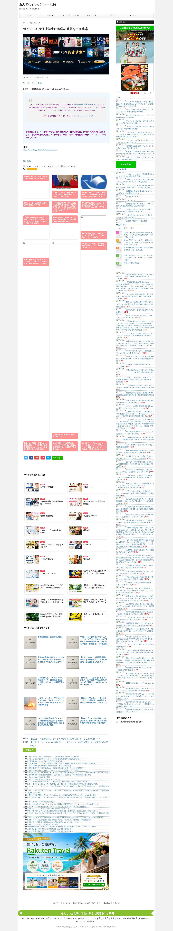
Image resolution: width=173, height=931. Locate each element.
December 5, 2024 (85, 116)
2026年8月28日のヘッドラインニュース (140, 683)
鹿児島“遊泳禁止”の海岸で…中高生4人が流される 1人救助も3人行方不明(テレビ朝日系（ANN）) (135, 276)
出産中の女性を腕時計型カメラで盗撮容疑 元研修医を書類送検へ (50, 829)
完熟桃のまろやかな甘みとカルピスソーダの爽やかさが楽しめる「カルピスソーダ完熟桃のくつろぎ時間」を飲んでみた (135, 704)
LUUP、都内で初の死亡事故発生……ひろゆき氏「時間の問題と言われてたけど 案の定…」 (58, 782)
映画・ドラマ (91, 15)
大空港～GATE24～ (133, 197)
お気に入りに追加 (33, 83)
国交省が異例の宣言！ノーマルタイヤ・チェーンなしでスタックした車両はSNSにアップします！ (51, 659)
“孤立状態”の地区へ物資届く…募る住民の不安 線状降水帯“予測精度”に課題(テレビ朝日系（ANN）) (134, 296)
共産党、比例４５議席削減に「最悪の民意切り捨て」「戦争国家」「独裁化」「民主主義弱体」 (59, 820)
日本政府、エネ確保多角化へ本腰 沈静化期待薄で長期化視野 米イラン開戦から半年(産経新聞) (135, 631)
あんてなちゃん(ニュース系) (37, 4)
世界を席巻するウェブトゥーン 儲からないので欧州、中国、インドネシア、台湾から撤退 (138, 257)
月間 (132, 228)
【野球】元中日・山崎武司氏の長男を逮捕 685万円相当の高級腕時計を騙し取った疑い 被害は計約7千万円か (65, 817)
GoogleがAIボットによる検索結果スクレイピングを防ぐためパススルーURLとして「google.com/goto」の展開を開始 (135, 485)
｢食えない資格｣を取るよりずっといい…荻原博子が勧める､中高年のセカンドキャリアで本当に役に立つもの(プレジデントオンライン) (135, 639)
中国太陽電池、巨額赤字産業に (50, 637)
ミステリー (30, 15)
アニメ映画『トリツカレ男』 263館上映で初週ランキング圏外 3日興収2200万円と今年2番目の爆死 (138, 242)
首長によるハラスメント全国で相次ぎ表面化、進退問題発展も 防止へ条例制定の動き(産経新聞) (135, 359)
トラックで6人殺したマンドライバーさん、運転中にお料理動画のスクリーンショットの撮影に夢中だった (63, 804)
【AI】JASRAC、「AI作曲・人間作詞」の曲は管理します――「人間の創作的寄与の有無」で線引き (61, 763)
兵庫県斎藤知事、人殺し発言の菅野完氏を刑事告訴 (44, 761)
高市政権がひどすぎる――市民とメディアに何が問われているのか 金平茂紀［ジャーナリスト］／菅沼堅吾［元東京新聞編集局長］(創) (135, 414)
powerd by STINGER (110, 927)
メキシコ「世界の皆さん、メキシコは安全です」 (43, 779)
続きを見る (122, 225)
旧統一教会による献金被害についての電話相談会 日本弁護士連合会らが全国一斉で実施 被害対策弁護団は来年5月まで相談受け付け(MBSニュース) (135, 660)
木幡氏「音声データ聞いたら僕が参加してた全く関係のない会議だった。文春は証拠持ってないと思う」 (62, 811)
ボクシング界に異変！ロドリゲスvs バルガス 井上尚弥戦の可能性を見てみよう (54, 759)
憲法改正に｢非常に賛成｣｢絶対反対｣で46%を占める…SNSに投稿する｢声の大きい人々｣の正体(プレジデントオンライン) (134, 590)
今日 (119, 228)
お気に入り (132, 15)
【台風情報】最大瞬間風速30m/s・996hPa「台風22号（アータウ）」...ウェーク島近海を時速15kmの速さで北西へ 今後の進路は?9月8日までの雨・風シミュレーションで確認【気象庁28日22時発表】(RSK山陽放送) (134, 286)
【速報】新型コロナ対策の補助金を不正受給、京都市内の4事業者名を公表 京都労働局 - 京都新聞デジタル (135, 509)
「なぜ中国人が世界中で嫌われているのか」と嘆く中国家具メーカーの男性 (53, 770)
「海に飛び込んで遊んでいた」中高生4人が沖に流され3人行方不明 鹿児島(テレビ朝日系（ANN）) (134, 478)
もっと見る (126, 164)
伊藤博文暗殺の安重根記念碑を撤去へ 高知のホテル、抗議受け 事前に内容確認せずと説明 (59, 775)
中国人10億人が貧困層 (131, 263)
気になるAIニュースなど (71, 15)
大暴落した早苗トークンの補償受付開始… (41, 802)
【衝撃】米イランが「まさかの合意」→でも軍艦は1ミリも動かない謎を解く (53, 757)
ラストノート (130, 200)
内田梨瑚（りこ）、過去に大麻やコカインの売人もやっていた (48, 808)
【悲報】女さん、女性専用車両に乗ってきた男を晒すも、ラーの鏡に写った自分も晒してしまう (93, 659)
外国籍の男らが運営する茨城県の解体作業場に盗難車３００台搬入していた (53, 822)
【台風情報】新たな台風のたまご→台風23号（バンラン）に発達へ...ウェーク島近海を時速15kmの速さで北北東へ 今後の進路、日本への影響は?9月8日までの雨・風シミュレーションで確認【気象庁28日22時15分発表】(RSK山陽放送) (135, 325)
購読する (122, 22)
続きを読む (27, 161)
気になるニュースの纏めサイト (86, 921)
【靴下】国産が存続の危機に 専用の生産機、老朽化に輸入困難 (49, 766)
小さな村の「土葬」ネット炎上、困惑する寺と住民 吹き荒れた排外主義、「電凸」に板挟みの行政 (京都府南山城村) (68, 772)
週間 (125, 228)
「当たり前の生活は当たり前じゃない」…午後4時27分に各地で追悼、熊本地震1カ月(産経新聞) (135, 493)
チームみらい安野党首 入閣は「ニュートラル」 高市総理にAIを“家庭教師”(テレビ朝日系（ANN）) (135, 336)
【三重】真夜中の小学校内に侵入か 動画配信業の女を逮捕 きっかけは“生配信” (55, 768)
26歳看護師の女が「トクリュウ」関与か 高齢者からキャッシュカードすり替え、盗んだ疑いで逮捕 (61, 827)
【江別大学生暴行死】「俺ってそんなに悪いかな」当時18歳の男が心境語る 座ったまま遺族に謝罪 (61, 795)
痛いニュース (31, 169)
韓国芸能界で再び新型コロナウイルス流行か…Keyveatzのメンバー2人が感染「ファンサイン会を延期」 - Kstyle (135, 696)
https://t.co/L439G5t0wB (83, 105)
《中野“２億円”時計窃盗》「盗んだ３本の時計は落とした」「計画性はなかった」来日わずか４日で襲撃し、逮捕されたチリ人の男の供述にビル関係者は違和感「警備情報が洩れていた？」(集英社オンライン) (135, 532)
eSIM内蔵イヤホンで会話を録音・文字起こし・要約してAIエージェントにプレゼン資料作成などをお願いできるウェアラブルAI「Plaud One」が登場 (135, 676)
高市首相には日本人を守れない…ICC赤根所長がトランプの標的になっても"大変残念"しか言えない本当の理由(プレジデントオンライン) (135, 598)
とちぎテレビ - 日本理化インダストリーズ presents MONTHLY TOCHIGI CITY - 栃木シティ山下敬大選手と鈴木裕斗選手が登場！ (135, 135)
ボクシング (51, 15)
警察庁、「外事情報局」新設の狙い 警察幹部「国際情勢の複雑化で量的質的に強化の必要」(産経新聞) (135, 380)
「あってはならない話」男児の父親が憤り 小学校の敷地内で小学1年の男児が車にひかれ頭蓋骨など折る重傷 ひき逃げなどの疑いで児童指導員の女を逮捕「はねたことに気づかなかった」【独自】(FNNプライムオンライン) (135, 424)
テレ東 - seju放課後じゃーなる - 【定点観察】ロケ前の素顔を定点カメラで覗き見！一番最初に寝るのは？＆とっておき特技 (135, 104)
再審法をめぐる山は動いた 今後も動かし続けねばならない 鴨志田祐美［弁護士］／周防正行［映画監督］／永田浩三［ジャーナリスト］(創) (135, 343)
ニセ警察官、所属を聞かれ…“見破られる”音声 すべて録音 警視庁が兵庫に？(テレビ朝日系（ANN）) (135, 606)
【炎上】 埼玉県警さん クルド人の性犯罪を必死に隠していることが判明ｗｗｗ (65, 739)
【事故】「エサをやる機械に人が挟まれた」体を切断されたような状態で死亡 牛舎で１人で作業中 (93, 720)
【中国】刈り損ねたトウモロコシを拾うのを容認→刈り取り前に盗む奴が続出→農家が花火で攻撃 (138, 235)
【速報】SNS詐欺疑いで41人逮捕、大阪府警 (42, 824)
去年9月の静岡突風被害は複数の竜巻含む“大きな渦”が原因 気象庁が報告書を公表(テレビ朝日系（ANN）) (135, 652)
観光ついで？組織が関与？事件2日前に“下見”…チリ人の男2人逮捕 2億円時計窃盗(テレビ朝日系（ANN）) (134, 304)
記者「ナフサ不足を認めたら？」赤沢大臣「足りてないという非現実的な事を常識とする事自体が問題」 (62, 784)
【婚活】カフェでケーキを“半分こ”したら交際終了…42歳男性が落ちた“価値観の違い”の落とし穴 (93, 700)
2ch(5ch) (112, 15)
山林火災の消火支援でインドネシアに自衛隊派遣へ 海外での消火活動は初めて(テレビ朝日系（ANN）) (135, 501)
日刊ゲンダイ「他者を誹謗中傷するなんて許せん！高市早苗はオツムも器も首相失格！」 (57, 806)
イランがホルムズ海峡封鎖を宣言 (38, 777)
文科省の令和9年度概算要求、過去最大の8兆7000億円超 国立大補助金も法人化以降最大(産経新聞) (134, 464)
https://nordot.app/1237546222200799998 (40, 150)
